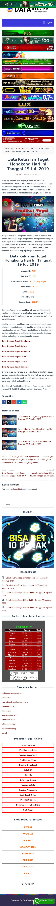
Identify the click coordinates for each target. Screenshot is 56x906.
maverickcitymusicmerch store (15, 701)
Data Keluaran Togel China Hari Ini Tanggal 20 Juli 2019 (42, 472)
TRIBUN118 (28, 860)
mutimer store (8, 706)
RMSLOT (28, 827)
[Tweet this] (9, 402)
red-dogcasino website (11, 693)
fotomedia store (8, 719)
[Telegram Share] (19, 402)
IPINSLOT (28, 873)
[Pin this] (14, 402)
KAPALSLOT (28, 866)
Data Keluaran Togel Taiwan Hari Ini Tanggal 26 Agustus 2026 (34, 442)
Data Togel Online (31, 456)
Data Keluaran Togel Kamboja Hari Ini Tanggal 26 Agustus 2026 (35, 430)
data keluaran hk (9, 462)
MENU (49, 23)
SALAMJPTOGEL (28, 847)
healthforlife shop (9, 728)
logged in (17, 489)
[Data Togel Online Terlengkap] (28, 9)
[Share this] (4, 402)
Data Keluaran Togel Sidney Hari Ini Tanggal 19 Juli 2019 (14, 472)
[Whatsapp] (24, 402)
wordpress (6, 697)
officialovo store (8, 724)
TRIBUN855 (28, 840)
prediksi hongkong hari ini (27, 462)
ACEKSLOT (28, 833)
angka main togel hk (27, 459)
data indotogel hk (44, 459)
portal (4, 732)
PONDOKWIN (28, 853)
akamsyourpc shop (10, 715)
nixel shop (6, 710)
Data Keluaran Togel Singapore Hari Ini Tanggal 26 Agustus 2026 (36, 417)
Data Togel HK (17, 456)
